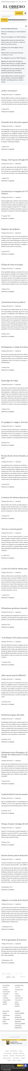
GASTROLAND (6, 1015)
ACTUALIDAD (6, 985)
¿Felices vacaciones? (9, 90)
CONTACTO (18, 1015)
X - (11, 1040)
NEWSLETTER (18, 1017)
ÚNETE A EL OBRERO (20, 1023)
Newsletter (6, 1055)
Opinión (11, 112)
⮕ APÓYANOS (19, 13)
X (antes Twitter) (15, 1058)
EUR (19, 1)
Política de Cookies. (7, 1069)
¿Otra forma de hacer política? (13, 302)
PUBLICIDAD (18, 1025)
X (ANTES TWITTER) (20, 1019)
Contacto (21, 1051)
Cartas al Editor (7, 1000)
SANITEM (17, 1006)
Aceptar (22, 1065)
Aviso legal (12, 1055)
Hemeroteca (21, 1053)
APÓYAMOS (23, 1040)
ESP (17, 1)
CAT (25, 1)
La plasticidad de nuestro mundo (14, 794)
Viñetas (5, 995)
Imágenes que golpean (10, 229)
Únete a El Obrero (7, 1053)
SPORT (4, 1021)
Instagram (23, 1058)
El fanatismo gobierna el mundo (14, 608)
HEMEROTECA (18, 1027)
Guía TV (9, 1060)
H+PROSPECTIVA (19, 985)
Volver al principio (14, 1037)
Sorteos (13, 1060)
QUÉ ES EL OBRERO (19, 1013)
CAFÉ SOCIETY (6, 1019)
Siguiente (8, 977)
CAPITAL (5, 1004)
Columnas (5, 989)
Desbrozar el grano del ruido (12, 714)
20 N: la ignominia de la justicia (14, 939)
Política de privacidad (20, 1055)
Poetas (17, 993)
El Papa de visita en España (12, 264)
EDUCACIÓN (6, 1011)
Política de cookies (7, 1058)
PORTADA (17, 1011)
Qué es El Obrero (13, 1051)
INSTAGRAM (18, 1021)
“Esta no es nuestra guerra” (11, 529)
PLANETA (17, 1004)
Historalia (18, 995)
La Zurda (19, 1060)
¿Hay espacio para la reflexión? (13, 675)
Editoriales (6, 993)
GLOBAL (5, 1002)
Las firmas (5, 998)
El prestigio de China (9, 380)
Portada (7, 1051)
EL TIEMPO (5, 1023)
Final (13, 977)
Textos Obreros (19, 998)
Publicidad (15, 1053)
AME (22, 1)
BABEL (4, 1017)
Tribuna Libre (6, 991)
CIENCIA (5, 1013)
